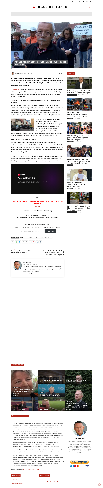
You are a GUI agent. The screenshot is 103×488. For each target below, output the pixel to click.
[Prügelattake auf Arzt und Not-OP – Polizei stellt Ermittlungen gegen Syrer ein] (51, 378)
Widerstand (69, 377)
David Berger (19, 73)
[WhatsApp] (16, 241)
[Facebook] (23, 273)
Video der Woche (17, 406)
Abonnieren (50, 231)
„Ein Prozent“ (15, 89)
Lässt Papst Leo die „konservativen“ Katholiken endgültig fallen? (77, 185)
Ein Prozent (37, 237)
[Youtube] (79, 1)
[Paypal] (31, 273)
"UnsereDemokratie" (72, 94)
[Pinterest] (83, 1)
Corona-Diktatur (17, 387)
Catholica (70, 188)
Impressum (14, 479)
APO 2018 (16, 57)
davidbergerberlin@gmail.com (31, 469)
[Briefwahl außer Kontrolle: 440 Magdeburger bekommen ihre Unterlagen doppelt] (79, 198)
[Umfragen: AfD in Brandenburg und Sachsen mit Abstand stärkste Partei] (51, 392)
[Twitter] (76, 1)
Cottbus (31, 237)
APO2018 (21, 237)
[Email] (26, 241)
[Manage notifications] (99, 484)
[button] (90, 7)
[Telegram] (19, 241)
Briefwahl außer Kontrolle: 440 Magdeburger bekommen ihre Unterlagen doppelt (78, 208)
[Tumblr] (40, 241)
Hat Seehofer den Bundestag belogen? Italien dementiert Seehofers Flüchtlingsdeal (53, 252)
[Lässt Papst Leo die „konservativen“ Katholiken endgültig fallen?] (79, 175)
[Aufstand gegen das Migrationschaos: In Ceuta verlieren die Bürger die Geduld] (79, 104)
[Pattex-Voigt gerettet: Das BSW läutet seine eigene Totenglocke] (79, 83)
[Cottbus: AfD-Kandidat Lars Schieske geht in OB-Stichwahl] (51, 405)
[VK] (30, 241)
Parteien (42, 392)
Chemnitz (27, 237)
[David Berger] (13, 73)
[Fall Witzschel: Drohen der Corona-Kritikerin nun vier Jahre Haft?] (24, 383)
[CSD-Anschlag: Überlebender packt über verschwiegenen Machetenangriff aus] (79, 128)
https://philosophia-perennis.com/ (30, 264)
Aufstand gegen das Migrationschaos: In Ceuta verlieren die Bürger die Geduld (79, 114)
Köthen (42, 237)
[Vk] (86, 1)
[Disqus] (37, 300)
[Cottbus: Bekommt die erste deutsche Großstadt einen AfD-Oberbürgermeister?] (78, 397)
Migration (70, 118)
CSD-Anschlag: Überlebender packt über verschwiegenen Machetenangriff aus (78, 138)
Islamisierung (71, 141)
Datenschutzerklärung (17, 483)
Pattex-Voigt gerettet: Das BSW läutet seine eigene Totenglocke (79, 92)
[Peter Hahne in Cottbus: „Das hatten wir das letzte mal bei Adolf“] (24, 405)
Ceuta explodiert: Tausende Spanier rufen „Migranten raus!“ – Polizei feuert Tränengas (79, 161)
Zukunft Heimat (48, 237)
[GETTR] (26, 273)
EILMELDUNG (42, 406)
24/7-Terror (42, 377)
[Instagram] (72, 1)
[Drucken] (23, 241)
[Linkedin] (37, 241)
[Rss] (90, 1)
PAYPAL (37, 206)
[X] (12, 241)
